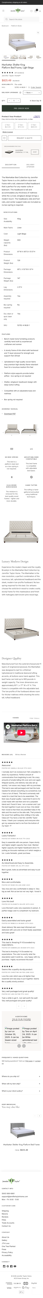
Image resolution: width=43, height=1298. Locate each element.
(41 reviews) (19, 73)
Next (24, 1006)
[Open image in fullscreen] (38, 32)
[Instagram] (4, 1266)
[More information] (20, 92)
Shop (35, 152)
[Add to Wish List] (4, 138)
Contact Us (6, 1226)
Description (10, 165)
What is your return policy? (12, 1091)
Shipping (5, 1211)
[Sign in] (40, 11)
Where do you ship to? (10, 1076)
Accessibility (7, 1255)
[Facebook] (11, 1266)
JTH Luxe (5, 1243)
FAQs (4, 1220)
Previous (18, 1006)
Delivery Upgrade (31, 166)
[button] (13, 1035)
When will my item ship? (11, 1084)
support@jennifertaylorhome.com (15, 1196)
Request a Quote (24, 138)
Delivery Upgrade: (12, 93)
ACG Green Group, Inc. (21, 1278)
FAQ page (29, 1061)
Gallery (4, 1240)
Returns (5, 1214)
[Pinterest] (8, 1266)
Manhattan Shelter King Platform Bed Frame (21, 1144)
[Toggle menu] (3, 10)
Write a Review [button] (20, 754)
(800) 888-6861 (8, 1193)
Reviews (5, 1217)
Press (4, 1249)
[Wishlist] (31, 11)
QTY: (3, 100)
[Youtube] (15, 1266)
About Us (5, 1237)
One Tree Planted (8, 1246)
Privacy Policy (7, 1252)
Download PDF (10, 414)
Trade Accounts (8, 1223)
